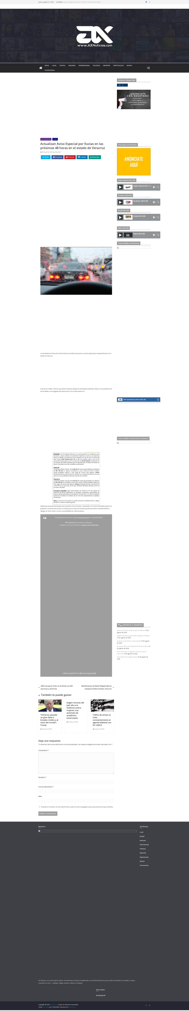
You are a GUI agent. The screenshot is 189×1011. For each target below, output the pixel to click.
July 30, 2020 (91, 673)
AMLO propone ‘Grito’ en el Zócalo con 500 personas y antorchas (57, 687)
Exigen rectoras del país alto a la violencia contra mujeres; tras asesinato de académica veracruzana (75, 710)
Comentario (43, 750)
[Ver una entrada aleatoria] (148, 68)
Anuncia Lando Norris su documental (129, 641)
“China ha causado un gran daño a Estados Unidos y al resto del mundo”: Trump (49, 720)
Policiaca (96, 65)
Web (40, 796)
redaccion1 (58, 152)
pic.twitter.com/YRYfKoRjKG (89, 525)
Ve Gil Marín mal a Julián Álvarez (127, 657)
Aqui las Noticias (46, 139)
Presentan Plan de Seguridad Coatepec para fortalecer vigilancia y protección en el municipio (80, 3)
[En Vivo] (120, 187)
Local (54, 65)
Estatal (62, 65)
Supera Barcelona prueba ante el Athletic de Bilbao (133, 636)
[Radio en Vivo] (158, 187)
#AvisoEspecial (83, 517)
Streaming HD (100, 995)
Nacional (72, 65)
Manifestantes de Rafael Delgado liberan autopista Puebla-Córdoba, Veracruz (96, 687)
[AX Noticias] (40, 68)
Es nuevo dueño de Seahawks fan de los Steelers (132, 646)
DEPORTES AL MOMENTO (133, 625)
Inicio (47, 65)
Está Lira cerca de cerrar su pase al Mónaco (131, 630)
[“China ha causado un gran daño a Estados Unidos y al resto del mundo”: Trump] (50, 701)
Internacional (84, 65)
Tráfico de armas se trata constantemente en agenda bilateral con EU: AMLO (102, 720)
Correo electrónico (46, 787)
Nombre (42, 777)
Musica (129, 65)
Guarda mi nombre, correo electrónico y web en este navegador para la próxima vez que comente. (77, 807)
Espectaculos (118, 65)
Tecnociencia (50, 70)
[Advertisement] (76, 93)
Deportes (106, 65)
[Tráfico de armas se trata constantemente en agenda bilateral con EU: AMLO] (102, 701)
